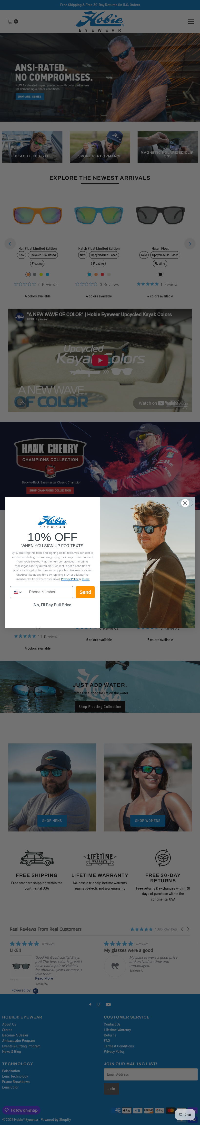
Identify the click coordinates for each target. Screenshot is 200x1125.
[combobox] (18, 592)
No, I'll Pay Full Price (52, 605)
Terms (86, 579)
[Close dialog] (185, 503)
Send (85, 592)
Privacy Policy (70, 579)
